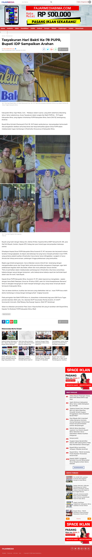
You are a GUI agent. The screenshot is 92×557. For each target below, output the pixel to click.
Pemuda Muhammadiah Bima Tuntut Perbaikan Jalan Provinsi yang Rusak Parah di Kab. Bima (81, 496)
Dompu (46, 28)
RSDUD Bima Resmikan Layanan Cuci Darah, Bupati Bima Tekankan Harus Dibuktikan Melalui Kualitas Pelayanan (79, 431)
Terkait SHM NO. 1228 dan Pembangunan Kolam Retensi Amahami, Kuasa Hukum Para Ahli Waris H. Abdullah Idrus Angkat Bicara (77, 488)
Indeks (71, 28)
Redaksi (4, 553)
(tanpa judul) (74, 438)
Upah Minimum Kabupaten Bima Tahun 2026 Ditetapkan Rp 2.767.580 (79, 404)
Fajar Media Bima (37, 553)
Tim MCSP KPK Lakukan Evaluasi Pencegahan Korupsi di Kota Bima (80, 478)
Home (3, 28)
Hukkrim (10, 28)
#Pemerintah (6, 314)
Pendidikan (24, 28)
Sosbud (39, 28)
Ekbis (17, 28)
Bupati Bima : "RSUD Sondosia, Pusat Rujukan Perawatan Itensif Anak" (80, 453)
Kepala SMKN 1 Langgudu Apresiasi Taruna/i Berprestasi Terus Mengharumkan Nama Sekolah (79, 461)
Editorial (3, 32)
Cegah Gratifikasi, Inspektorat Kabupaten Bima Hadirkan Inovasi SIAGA (82, 504)
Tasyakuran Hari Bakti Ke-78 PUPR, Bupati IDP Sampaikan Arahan (31, 42)
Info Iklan (15, 553)
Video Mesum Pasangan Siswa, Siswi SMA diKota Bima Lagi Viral (80, 397)
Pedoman (9, 553)
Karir (20, 553)
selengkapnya (78, 467)
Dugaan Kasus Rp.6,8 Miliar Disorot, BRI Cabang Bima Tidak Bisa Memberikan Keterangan (80, 442)
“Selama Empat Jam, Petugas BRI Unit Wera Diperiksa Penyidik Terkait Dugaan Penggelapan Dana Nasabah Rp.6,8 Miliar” (79, 412)
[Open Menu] (89, 2)
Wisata (54, 28)
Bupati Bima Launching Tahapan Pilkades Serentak (79, 448)
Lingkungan (62, 28)
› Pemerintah (9, 36)
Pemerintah (79, 28)
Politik (33, 28)
